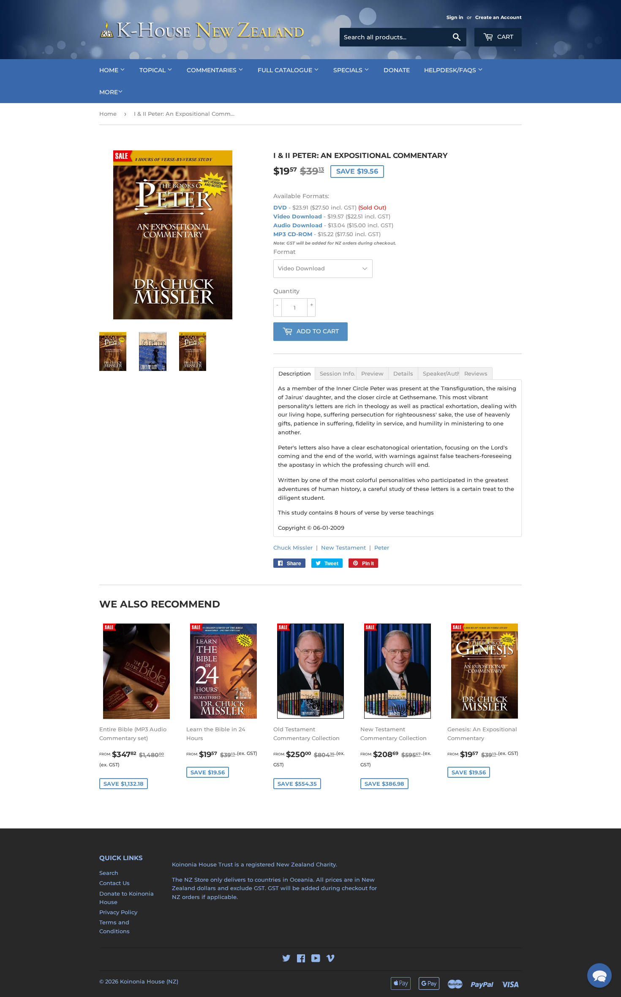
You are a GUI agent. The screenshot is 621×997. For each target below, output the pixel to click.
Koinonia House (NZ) (149, 981)
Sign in (455, 17)
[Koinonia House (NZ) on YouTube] (315, 959)
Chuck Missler (293, 547)
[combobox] (403, 37)
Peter (381, 547)
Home (109, 70)
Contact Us (114, 883)
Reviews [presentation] (476, 373)
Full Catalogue (286, 70)
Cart (504, 37)
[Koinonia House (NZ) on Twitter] (286, 959)
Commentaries (212, 70)
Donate (397, 70)
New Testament (343, 547)
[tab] (294, 373)
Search (108, 872)
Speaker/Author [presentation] (441, 373)
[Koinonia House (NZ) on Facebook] (301, 959)
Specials (348, 70)
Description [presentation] (294, 373)
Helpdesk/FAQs (451, 70)
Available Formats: (301, 196)
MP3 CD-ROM (292, 234)
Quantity (286, 291)
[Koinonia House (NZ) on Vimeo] (330, 959)
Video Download (297, 216)
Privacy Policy (118, 912)
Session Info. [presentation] (337, 373)
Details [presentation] (403, 373)
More (108, 92)
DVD (280, 207)
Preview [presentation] (372, 373)
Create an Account (498, 17)
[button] (599, 975)
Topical (153, 70)
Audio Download (297, 225)
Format (284, 252)
